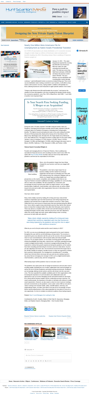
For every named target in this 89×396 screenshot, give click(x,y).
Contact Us (8, 1)
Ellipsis (20, 22)
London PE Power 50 (45, 385)
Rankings (53, 22)
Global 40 (25, 385)
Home (2, 1)
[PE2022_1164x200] (44, 27)
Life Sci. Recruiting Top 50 (67, 385)
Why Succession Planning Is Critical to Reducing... (48, 338)
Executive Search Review (61, 381)
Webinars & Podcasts (46, 381)
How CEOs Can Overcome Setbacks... (63, 337)
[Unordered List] (38, 361)
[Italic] (28, 361)
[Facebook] (29, 309)
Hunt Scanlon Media (36, 154)
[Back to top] (86, 393)
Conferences (62, 22)
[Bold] (26, 361)
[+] (50, 360)
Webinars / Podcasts (30, 22)
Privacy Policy (46, 393)
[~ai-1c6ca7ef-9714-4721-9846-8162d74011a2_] (68, 7)
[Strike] (33, 361)
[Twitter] (32, 309)
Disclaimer (56, 393)
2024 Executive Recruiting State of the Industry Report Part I (53, 387)
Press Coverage (17, 1)
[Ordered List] (36, 361)
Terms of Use (39, 393)
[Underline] (31, 361)
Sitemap (51, 393)
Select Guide (72, 22)
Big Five (19, 385)
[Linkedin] (26, 309)
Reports (41, 22)
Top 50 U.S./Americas (12, 385)
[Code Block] (43, 361)
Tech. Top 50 (36, 385)
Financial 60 (30, 385)
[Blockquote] (41, 361)
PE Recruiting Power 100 (55, 385)
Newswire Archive (11, 22)
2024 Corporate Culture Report (32, 387)
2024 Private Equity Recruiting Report (17, 387)
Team (24, 1)
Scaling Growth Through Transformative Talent (31, 338)
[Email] (34, 309)
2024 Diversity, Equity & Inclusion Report (75, 387)
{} (48, 360)
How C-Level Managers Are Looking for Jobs (42, 295)
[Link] (45, 361)
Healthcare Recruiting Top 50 (80, 385)
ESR (47, 22)
